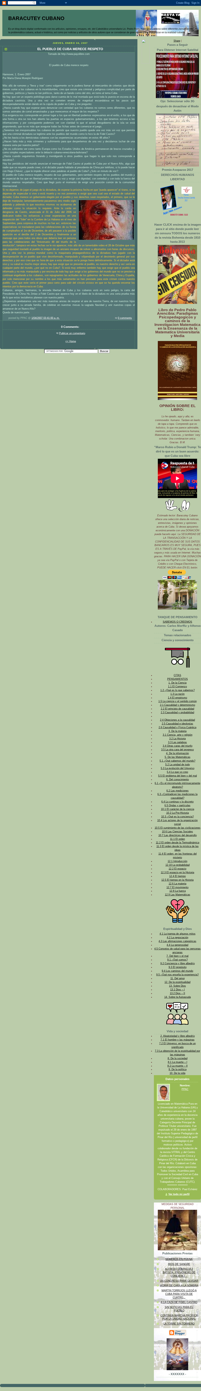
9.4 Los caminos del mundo (177, 971)
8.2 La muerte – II (177, 1066)
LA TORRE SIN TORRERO (179, 1323)
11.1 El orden (177, 839)
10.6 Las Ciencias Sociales (177, 831)
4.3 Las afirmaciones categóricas (177, 941)
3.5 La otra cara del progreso (177, 749)
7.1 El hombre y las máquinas (178, 1039)
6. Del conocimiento (177, 779)
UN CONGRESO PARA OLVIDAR (179, 1281)
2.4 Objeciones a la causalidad (177, 720)
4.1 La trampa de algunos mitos (178, 933)
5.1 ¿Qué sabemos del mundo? (177, 760)
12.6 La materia (177, 883)
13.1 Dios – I (177, 989)
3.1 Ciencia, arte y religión (177, 735)
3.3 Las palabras (177, 742)
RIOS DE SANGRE (179, 1264)
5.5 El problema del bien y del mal (177, 775)
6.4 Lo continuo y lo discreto (177, 801)
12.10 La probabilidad (177, 865)
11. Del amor (177, 978)
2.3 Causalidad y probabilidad (177, 712)
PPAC (185, 1089)
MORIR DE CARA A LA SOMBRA (179, 1285)
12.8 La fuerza (177, 891)
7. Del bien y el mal (177, 956)
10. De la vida (177, 1073)
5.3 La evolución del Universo (177, 768)
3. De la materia (177, 731)
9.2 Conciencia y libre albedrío (177, 963)
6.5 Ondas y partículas (177, 805)
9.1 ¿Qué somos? (177, 959)
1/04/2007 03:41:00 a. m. (45, 318)
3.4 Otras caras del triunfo (177, 746)
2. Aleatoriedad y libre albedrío (177, 1036)
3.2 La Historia (177, 738)
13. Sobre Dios (177, 986)
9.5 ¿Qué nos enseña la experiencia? (177, 974)
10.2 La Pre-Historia (177, 813)
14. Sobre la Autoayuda (177, 997)
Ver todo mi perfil (179, 1194)
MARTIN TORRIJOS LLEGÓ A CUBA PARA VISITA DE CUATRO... (179, 1294)
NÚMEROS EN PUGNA (179, 1259)
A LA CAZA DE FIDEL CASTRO (179, 1302)
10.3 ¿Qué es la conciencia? (177, 816)
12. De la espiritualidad (177, 982)
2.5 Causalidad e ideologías (177, 723)
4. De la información (177, 753)
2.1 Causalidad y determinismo (177, 705)
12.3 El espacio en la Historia (177, 872)
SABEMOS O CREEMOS (177, 622)
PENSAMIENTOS (177, 679)
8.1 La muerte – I (177, 1062)
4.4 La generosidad (177, 945)
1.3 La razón (177, 694)
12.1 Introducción (177, 861)
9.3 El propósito (177, 967)
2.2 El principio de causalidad (177, 708)
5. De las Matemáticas (177, 757)
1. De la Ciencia (177, 682)
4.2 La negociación (177, 937)
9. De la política (177, 1069)
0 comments (125, 318)
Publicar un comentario (72, 333)
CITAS (177, 675)
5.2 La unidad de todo (177, 764)
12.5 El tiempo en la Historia (177, 880)
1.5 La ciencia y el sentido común (177, 701)
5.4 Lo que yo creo (177, 772)
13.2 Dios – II (177, 993)
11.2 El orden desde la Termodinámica (177, 842)
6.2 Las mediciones (177, 790)
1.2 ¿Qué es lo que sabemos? (177, 690)
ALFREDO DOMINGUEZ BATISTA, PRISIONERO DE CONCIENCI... (179, 1272)
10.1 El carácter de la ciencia (177, 809)
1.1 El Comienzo (177, 686)
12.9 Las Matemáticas (177, 894)
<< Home (70, 341)
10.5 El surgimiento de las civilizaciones (177, 828)
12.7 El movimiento (177, 887)
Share (177, 41)
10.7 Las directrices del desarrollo (177, 835)
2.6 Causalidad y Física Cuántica (177, 727)
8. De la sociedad (177, 1058)
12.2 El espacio (177, 868)
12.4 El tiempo (177, 876)
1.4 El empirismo (177, 697)
